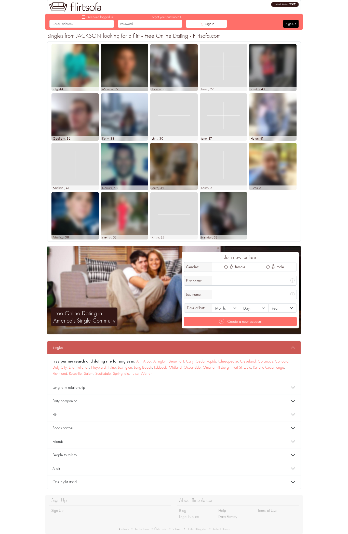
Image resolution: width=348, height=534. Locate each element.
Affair (56, 468)
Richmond (59, 373)
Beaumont (176, 361)
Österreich (161, 529)
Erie (71, 367)
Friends (57, 441)
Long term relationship (68, 387)
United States (221, 529)
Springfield (121, 373)
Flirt (55, 414)
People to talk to (64, 455)
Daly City (59, 367)
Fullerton (82, 367)
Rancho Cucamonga (268, 367)
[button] (285, 4)
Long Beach (143, 367)
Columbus (265, 361)
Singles (57, 347)
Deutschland (142, 529)
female (239, 267)
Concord (281, 361)
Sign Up (291, 23)
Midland (175, 367)
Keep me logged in (100, 17)
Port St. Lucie (242, 367)
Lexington (125, 367)
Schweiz (177, 529)
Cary (190, 361)
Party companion (64, 401)
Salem (88, 373)
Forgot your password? (166, 17)
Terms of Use (267, 510)
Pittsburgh (224, 367)
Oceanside (192, 367)
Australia (124, 529)
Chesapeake (228, 361)
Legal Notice (189, 516)
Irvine (112, 367)
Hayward (98, 367)
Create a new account (244, 321)
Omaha (209, 367)
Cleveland (248, 361)
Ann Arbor (143, 361)
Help (222, 510)
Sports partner (62, 428)
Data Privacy (227, 516)
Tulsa (135, 373)
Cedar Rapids (206, 361)
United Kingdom (197, 529)
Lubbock (160, 367)
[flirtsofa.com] (75, 6)
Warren (146, 373)
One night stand (64, 482)
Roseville (75, 373)
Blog (182, 510)
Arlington (160, 361)
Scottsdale (103, 373)
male (280, 267)
